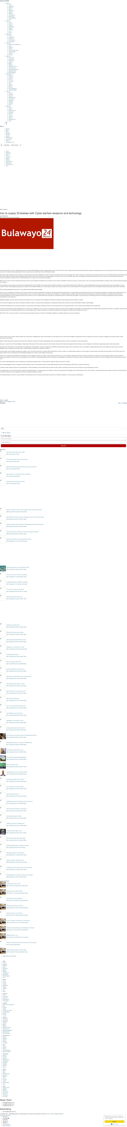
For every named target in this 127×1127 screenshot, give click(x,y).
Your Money (11, 41)
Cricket (10, 25)
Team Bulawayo (12, 88)
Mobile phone (12, 97)
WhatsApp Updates (13, 69)
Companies (11, 37)
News (7, 3)
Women (10, 113)
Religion (11, 13)
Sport (10, 109)
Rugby (10, 28)
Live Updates (7, 432)
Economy (11, 38)
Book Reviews (12, 72)
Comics (10, 53)
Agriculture (11, 16)
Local (10, 4)
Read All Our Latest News (10, 956)
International (12, 15)
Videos (7, 106)
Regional (11, 6)
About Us (5, 1093)
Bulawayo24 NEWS (4, 0)
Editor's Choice (14, 145)
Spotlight (43, 272)
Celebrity (11, 76)
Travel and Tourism (13, 50)
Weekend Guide (12, 90)
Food (10, 115)
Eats (10, 46)
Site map (5, 1090)
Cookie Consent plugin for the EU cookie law (114, 1124)
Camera (11, 94)
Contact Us (5, 1095)
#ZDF (13, 401)
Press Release (12, 18)
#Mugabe (9, 401)
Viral (10, 121)
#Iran (5, 401)
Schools (10, 29)
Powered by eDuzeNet (5, 1115)
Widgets (5, 1089)
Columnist (11, 57)
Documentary (12, 119)
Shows (10, 85)
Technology (8, 139)
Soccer (10, 24)
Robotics (11, 101)
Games (10, 79)
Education (11, 10)
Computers (11, 99)
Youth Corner (12, 68)
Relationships (12, 51)
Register (125, 402)
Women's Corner (13, 66)
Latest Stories (9, 142)
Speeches (11, 60)
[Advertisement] (63, 177)
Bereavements (12, 71)
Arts (10, 82)
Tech (7, 91)
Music (10, 75)
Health (10, 12)
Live (10, 19)
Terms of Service (50, 1114)
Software (11, 100)
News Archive (6, 1087)
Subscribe (63, 445)
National (11, 7)
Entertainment (9, 74)
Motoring (11, 112)
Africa (10, 9)
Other (10, 32)
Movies (10, 78)
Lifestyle (8, 43)
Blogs (10, 63)
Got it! (114, 1121)
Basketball (11, 26)
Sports (7, 21)
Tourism (11, 116)
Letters (10, 62)
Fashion (11, 47)
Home (8, 129)
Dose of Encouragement (14, 44)
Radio (10, 84)
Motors (10, 93)
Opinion (8, 56)
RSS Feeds (5, 1092)
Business (8, 34)
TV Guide (11, 81)
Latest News (6, 145)
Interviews (11, 59)
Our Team (5, 1096)
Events (10, 87)
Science (10, 103)
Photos (10, 54)
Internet (10, 96)
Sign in (119, 402)
